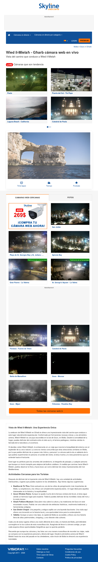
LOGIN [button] (74, 40)
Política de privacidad (73, 557)
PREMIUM (84, 40)
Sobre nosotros (42, 549)
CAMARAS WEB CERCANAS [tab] (27, 197)
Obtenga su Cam (43, 552)
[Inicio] (9, 35)
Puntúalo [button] (76, 185)
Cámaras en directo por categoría (47, 34)
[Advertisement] (49, 23)
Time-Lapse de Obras (45, 554)
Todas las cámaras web (48, 410)
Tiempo (49, 185)
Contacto (40, 557)
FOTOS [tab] (70, 197)
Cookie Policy (70, 554)
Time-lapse (21, 185)
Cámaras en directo (22, 35)
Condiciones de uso (73, 552)
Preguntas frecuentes (73, 549)
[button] (66, 41)
